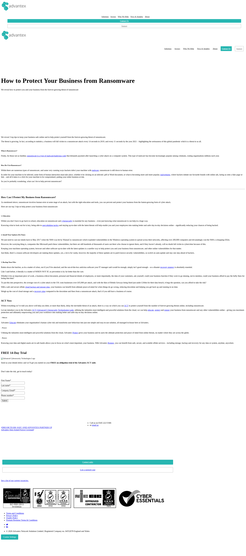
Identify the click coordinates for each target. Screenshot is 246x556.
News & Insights (136, 17)
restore (167, 310)
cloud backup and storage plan (37, 287)
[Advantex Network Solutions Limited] (123, 6)
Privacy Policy (12, 515)
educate (151, 310)
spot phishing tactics (50, 225)
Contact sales (87, 462)
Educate (12, 323)
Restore (111, 343)
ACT (126, 306)
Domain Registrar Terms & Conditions (21, 520)
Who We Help (123, 17)
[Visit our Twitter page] (7, 524)
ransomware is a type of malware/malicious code (46, 156)
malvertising (165, 175)
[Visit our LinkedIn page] (7, 527)
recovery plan (39, 291)
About (147, 17)
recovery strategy (167, 267)
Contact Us (124, 21)
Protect (75, 333)
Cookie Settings (9, 537)
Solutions (105, 17)
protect (157, 310)
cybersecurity (66, 221)
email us (95, 425)
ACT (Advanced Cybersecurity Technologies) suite (53, 310)
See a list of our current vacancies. (15, 480)
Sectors (113, 17)
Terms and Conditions (15, 513)
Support (124, 26)
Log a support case (87, 470)
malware (95, 170)
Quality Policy (12, 518)
